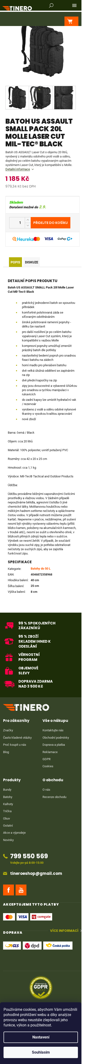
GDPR (46, 759)
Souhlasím (41, 1052)
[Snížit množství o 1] (28, 225)
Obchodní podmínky (55, 737)
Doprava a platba (53, 744)
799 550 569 (29, 856)
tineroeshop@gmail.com (36, 873)
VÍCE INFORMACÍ (64, 931)
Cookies (47, 766)
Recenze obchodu (54, 797)
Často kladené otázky (17, 737)
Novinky (8, 840)
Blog (6, 752)
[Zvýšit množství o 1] (28, 220)
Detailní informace (17, 169)
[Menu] (74, 5)
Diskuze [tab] (31, 262)
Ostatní (8, 825)
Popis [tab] (15, 262)
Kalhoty (8, 804)
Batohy (7, 797)
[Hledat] (51, 5)
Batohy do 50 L (41, 568)
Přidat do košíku (50, 222)
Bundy (7, 789)
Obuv (6, 818)
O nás (46, 789)
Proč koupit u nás (14, 744)
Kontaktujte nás (53, 730)
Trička (7, 811)
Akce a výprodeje (14, 832)
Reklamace (50, 752)
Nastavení (40, 1037)
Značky (8, 730)
